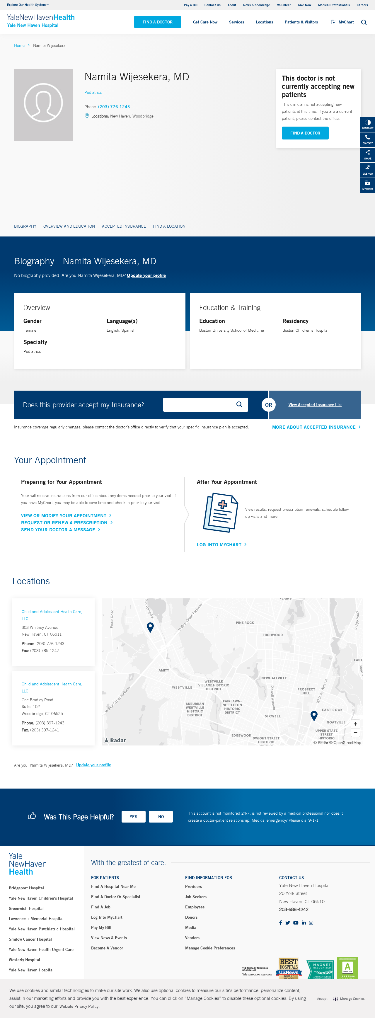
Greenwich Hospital (26, 908)
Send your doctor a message (58, 529)
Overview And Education (69, 226)
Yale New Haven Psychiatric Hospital (42, 929)
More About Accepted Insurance (314, 427)
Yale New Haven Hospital (31, 970)
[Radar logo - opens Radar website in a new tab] (115, 739)
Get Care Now (205, 22)
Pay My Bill (101, 927)
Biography (25, 226)
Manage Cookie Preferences (210, 948)
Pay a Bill (190, 5)
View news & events (109, 937)
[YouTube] (296, 923)
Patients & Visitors (301, 22)
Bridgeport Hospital (26, 888)
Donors (191, 917)
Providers (193, 886)
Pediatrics (93, 92)
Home (19, 45)
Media (190, 927)
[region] (232, 671)
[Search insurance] (241, 405)
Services (236, 22)
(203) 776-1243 (114, 106)
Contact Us (212, 5)
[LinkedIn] (304, 923)
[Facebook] (280, 923)
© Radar (320, 742)
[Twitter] (287, 923)
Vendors (192, 937)
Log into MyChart (106, 917)
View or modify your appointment (63, 515)
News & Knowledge (256, 5)
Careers (362, 5)
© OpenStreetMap (345, 742)
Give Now (304, 5)
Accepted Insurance (124, 226)
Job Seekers (196, 896)
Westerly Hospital (24, 959)
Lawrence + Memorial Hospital (36, 918)
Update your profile (146, 275)
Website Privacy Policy (78, 1006)
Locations (264, 22)
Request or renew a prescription (64, 522)
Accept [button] (322, 998)
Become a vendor (107, 948)
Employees (194, 907)
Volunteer (284, 5)
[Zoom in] (355, 724)
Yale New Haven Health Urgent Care (41, 949)
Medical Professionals (334, 5)
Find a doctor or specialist (115, 896)
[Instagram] (311, 923)
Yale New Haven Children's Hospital (41, 898)
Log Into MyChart (219, 544)
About (232, 5)
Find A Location (169, 226)
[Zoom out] (355, 732)
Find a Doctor (158, 22)
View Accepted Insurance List (315, 404)
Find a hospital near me (113, 886)
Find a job (100, 907)
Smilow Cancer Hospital (30, 939)
